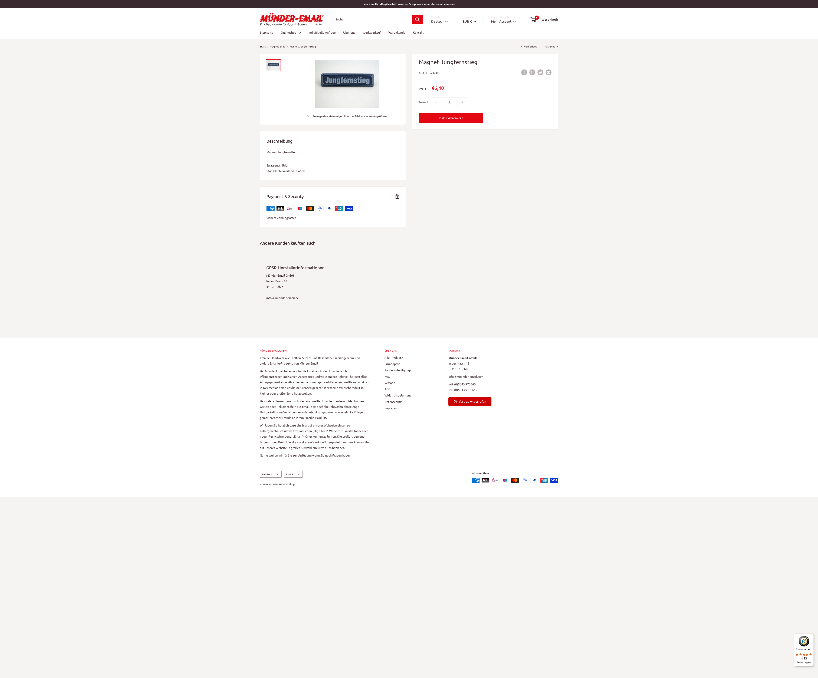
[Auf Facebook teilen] (524, 72)
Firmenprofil (393, 364)
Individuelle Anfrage (322, 32)
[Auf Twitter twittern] (540, 72)
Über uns (349, 32)
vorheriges (530, 46)
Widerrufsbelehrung (398, 395)
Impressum (392, 408)
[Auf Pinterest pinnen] (532, 72)
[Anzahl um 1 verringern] (436, 102)
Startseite (266, 32)
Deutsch (267, 474)
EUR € (289, 474)
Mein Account (501, 21)
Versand (390, 383)
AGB (387, 389)
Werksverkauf (372, 32)
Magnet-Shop (277, 46)
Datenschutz (393, 402)
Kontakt (418, 32)
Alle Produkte (394, 357)
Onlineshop (288, 32)
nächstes (550, 46)
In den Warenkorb (451, 118)
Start (263, 46)
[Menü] (811, 636)
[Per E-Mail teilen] (549, 72)
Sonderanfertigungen (399, 370)
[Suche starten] (417, 19)
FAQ (387, 376)
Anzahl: (424, 102)
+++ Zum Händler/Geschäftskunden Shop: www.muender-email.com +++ (409, 4)
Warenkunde (396, 32)
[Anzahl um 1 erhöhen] (462, 102)
